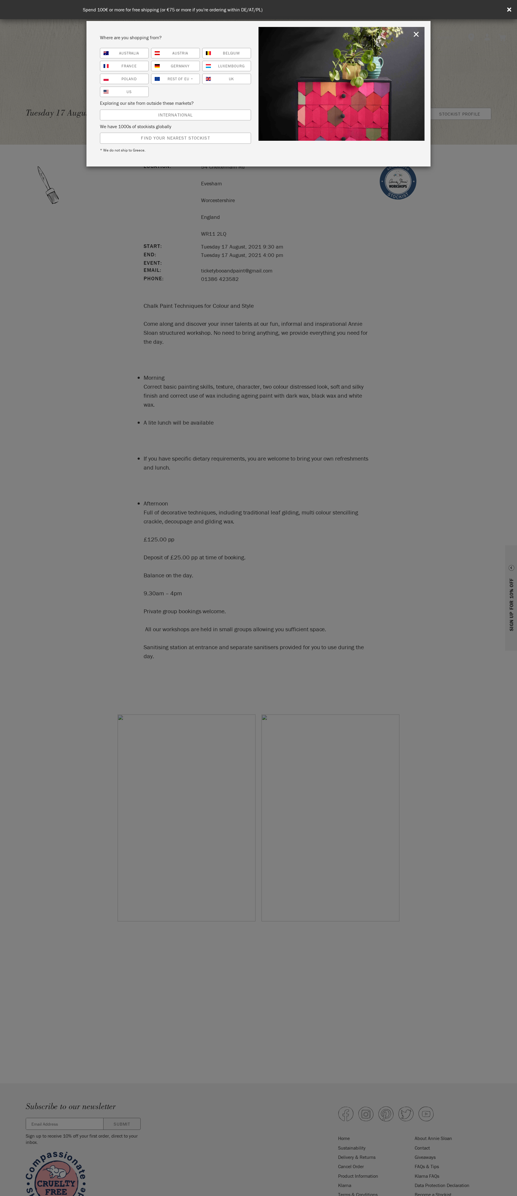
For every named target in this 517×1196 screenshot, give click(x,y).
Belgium (231, 53)
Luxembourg (231, 66)
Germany (180, 66)
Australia (129, 53)
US (129, 91)
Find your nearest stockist (175, 138)
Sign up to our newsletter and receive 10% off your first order (260, 10)
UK (231, 78)
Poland (129, 78)
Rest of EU (180, 78)
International (175, 115)
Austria (180, 53)
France (129, 66)
